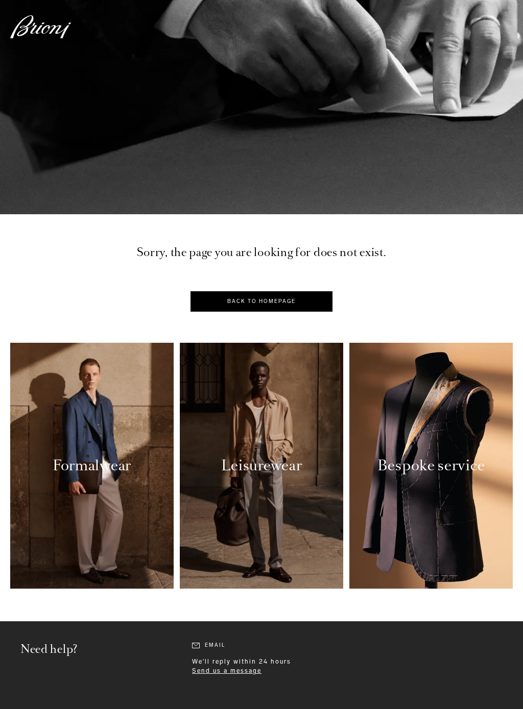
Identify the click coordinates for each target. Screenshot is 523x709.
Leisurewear (261, 465)
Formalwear (92, 465)
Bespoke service (431, 465)
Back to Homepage (261, 301)
